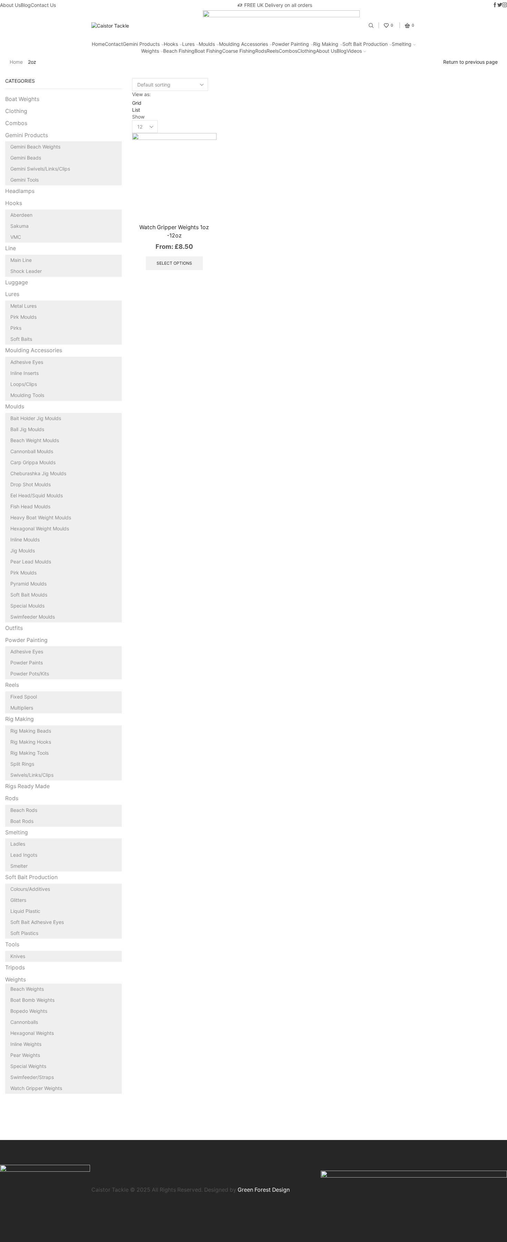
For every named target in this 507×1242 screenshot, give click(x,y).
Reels (273, 51)
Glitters (18, 900)
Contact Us (43, 5)
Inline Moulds (25, 539)
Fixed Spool (23, 697)
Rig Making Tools (29, 753)
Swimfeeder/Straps (32, 1077)
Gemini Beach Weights (35, 147)
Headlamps (19, 191)
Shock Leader (26, 271)
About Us (10, 5)
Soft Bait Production (365, 44)
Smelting (401, 44)
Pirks (15, 328)
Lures (188, 44)
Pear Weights (25, 1055)
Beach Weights (27, 989)
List (136, 110)
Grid (136, 103)
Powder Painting (290, 44)
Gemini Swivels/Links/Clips (40, 169)
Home (98, 44)
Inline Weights (25, 1044)
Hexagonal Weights (32, 1033)
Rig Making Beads (30, 731)
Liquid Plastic (25, 911)
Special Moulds (27, 606)
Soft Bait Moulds (28, 595)
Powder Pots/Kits (29, 673)
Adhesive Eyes (26, 362)
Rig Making (325, 44)
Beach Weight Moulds (34, 440)
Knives (17, 956)
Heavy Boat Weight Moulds (40, 517)
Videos (354, 51)
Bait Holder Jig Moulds (35, 418)
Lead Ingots (23, 855)
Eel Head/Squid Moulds (36, 495)
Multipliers (21, 708)
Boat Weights (22, 99)
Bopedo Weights (28, 1011)
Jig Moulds (22, 550)
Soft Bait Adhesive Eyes (37, 922)
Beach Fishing (179, 51)
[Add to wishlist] (203, 203)
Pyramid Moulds (28, 584)
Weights (150, 51)
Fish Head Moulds (30, 506)
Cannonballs (24, 1022)
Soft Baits (21, 339)
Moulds (207, 44)
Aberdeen (21, 215)
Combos (288, 51)
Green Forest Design (264, 1190)
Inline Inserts (24, 373)
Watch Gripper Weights (36, 1088)
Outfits (14, 628)
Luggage (16, 282)
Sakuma (19, 226)
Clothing (306, 51)
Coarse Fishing (238, 51)
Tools (12, 944)
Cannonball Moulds (31, 451)
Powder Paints (26, 662)
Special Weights (28, 1066)
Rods (261, 51)
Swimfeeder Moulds (32, 617)
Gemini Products (141, 44)
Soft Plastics (24, 933)
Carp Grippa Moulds (33, 462)
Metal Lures (23, 306)
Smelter (19, 866)
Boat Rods (21, 821)
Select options (203, 188)
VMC (15, 237)
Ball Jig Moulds (27, 429)
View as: (141, 94)
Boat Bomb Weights (32, 1000)
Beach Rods (23, 810)
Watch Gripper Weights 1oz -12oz (174, 231)
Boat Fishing (208, 51)
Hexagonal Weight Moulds (39, 528)
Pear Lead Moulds (30, 561)
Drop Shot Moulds (30, 484)
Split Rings (22, 764)
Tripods (15, 967)
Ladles (17, 844)
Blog (26, 5)
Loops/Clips (23, 384)
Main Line (21, 260)
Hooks (171, 44)
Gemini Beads (25, 158)
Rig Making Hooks (30, 742)
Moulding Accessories (243, 44)
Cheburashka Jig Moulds (38, 473)
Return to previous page (470, 62)
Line (10, 248)
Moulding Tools (27, 395)
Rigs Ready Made (27, 786)
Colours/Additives (30, 889)
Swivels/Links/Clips (31, 775)
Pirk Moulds (23, 317)
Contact (114, 44)
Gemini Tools (24, 180)
